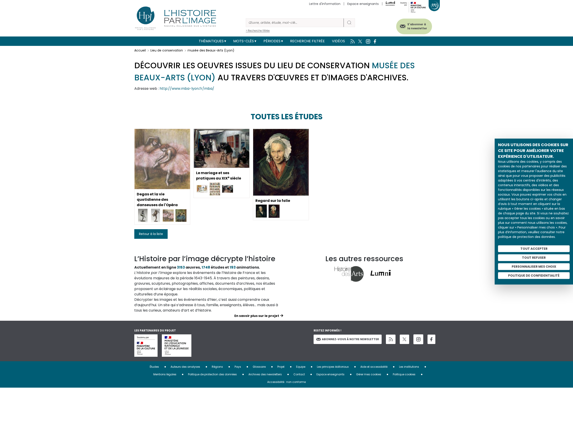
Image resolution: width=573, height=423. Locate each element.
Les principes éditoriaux (333, 367)
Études (154, 367)
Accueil (140, 50)
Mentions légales (164, 374)
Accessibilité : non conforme (286, 382)
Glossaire (259, 367)
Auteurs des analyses (185, 367)
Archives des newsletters (265, 374)
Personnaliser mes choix (534, 266)
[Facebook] (431, 339)
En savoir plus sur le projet (256, 316)
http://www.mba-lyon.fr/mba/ (187, 88)
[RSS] (391, 339)
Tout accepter (533, 248)
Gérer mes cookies (368, 374)
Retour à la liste (151, 234)
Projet (280, 367)
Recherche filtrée (307, 41)
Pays (238, 367)
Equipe (300, 367)
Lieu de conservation (166, 50)
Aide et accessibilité (373, 367)
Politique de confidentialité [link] (534, 275)
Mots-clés (243, 41)
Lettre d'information (324, 3)
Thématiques (211, 41)
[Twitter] (404, 339)
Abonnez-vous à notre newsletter (350, 339)
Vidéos (338, 41)
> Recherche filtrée (258, 30)
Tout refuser (534, 257)
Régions (217, 367)
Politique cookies (404, 374)
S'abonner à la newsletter (417, 26)
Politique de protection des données (212, 374)
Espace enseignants (363, 3)
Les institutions (409, 367)
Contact (299, 374)
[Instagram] (418, 339)
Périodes (271, 41)
